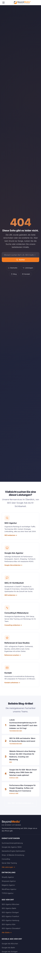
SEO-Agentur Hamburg (10, 920)
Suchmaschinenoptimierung (12, 843)
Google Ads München (10, 943)
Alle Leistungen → (8, 867)
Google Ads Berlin (8, 947)
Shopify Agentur (8, 877)
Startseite (13, 268)
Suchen (22, 260)
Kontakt (27, 274)
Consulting (6, 859)
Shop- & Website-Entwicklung (13, 855)
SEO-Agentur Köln (8, 924)
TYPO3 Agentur (7, 893)
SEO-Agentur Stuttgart (10, 912)
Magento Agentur (8, 885)
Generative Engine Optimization (13, 851)
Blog (15, 274)
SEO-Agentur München (10, 904)
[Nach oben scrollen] (35, 949)
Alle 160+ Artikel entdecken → (20, 803)
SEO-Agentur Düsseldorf (11, 928)
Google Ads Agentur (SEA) (12, 847)
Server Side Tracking (9, 863)
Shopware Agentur (9, 881)
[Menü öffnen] (3, 2)
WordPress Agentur (9, 889)
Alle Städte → (7, 932)
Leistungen (29, 268)
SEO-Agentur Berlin (9, 908)
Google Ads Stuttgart (9, 951)
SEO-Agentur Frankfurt (10, 916)
